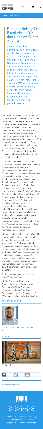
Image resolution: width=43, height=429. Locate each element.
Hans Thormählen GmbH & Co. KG (23, 133)
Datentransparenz (16, 420)
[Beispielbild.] (21, 352)
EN (26, 6)
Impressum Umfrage (28, 423)
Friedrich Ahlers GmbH (26, 136)
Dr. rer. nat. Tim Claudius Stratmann (17, 327)
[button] (7, 375)
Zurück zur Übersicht (11, 385)
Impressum (11, 423)
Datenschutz (11, 417)
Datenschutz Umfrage (28, 417)
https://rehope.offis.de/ (12, 277)
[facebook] (10, 408)
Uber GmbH (7, 136)
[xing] (16, 408)
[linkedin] (21, 408)
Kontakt (31, 420)
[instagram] (27, 408)
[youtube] (33, 408)
